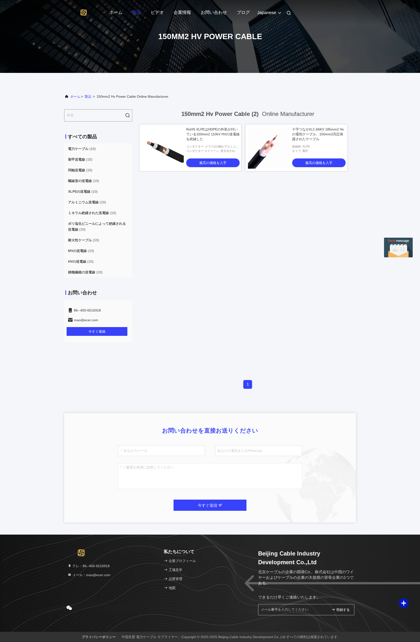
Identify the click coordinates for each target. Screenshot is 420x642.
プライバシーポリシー (99, 637)
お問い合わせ (214, 12)
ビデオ (157, 12)
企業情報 (182, 12)
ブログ (243, 12)
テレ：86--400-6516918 (90, 566)
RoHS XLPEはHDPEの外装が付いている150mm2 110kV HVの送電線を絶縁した (213, 134)
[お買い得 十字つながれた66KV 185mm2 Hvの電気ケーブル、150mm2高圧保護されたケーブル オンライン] (269, 148)
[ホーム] (83, 12)
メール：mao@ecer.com (90, 575)
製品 (136, 12)
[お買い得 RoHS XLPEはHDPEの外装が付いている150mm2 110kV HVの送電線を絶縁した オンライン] (163, 148)
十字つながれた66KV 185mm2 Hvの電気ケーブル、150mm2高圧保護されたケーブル (318, 134)
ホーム (115, 12)
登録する (342, 610)
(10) (82, 149)
